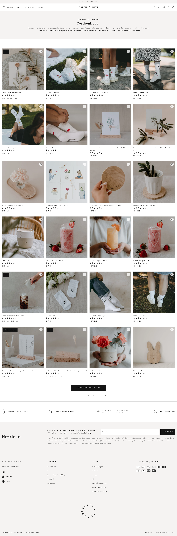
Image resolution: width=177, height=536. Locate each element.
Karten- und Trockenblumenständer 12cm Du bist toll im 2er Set (110, 149)
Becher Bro (6, 261)
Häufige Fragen (97, 467)
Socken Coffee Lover (141, 93)
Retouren (95, 471)
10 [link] (94, 395)
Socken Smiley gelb (9, 148)
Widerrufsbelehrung (99, 487)
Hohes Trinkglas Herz (141, 261)
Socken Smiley (51, 316)
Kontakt (94, 475)
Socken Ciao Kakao (140, 316)
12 (105, 395)
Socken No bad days (97, 316)
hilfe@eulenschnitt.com (10, 467)
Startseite (80, 19)
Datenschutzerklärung (162, 532)
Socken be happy (52, 93)
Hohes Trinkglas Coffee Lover (13, 316)
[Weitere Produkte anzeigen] (110, 395)
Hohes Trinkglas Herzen (54, 261)
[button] (154, 7)
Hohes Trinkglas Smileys (98, 261)
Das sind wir (51, 467)
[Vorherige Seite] (66, 395)
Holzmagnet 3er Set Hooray (12, 93)
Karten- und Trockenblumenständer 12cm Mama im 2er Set (153, 149)
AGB (173, 532)
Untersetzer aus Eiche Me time (144, 205)
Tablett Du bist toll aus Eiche (12, 205)
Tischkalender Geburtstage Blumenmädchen (18, 371)
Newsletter (51, 483)
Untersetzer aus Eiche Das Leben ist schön (105, 205)
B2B (93, 479)
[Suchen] (154, 7)
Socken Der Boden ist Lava (99, 93)
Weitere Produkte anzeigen (88, 388)
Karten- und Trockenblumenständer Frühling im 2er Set (66, 371)
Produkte (11, 7)
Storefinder (51, 479)
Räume (20, 7)
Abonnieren (167, 432)
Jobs (48, 471)
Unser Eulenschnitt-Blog (56, 475)
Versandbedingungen (99, 483)
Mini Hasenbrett (139, 371)
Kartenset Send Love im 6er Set (57, 205)
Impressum (148, 532)
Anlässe (40, 7)
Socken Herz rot (52, 148)
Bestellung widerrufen (100, 491)
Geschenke (29, 7)
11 (99, 395)
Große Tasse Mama (96, 371)
